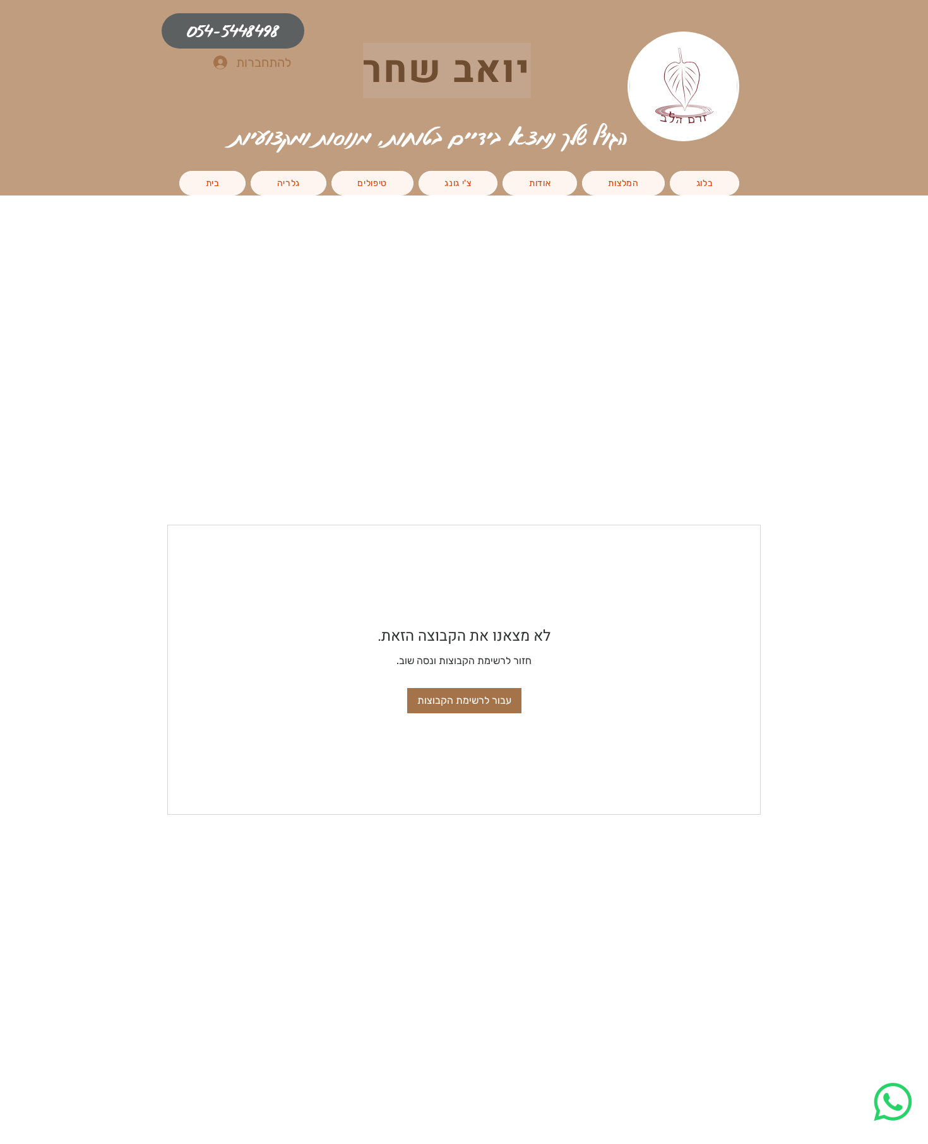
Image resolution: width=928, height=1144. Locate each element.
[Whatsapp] (893, 1102)
